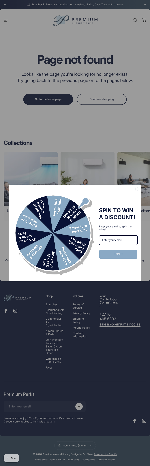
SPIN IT (118, 254)
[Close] (136, 189)
